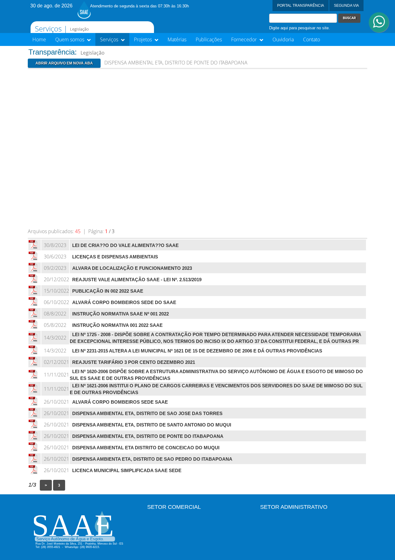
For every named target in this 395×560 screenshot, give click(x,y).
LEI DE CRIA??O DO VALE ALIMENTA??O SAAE (125, 245)
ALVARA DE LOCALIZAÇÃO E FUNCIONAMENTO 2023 (132, 268)
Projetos (143, 39)
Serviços (109, 39)
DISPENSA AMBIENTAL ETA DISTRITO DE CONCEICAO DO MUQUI (145, 447)
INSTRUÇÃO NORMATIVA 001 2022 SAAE (117, 325)
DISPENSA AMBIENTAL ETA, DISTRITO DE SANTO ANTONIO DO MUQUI (151, 424)
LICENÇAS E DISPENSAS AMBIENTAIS (115, 256)
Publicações (209, 39)
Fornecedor (244, 39)
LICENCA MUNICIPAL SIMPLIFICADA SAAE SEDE (126, 470)
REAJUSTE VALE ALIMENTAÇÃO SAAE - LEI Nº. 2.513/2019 (137, 279)
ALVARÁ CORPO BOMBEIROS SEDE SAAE (120, 402)
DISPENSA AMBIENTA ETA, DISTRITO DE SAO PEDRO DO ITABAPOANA (152, 459)
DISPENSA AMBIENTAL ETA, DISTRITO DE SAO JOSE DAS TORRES (147, 413)
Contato (311, 39)
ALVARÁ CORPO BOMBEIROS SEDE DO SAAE (124, 302)
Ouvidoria (283, 39)
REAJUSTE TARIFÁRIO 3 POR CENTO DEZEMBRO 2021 (133, 362)
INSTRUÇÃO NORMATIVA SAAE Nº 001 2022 (120, 313)
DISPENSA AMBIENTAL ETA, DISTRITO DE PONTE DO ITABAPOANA (147, 436)
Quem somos (70, 39)
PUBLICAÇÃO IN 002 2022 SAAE (107, 291)
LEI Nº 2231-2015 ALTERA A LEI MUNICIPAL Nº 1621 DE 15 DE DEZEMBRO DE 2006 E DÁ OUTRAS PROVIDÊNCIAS (197, 350)
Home (39, 39)
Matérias (177, 39)
